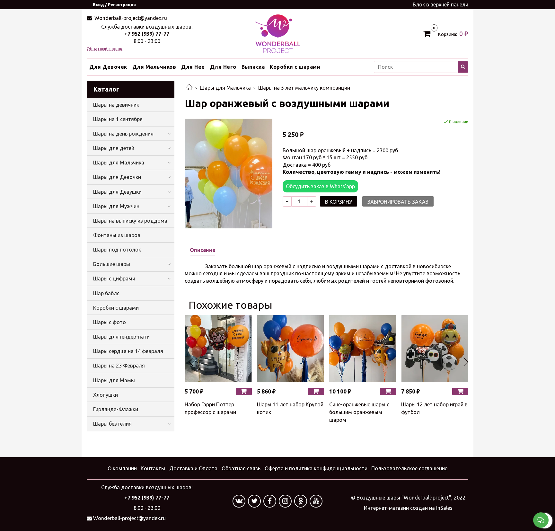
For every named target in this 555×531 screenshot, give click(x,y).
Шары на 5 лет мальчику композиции (304, 88)
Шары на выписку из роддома (130, 221)
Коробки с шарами (295, 67)
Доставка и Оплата (193, 468)
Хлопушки (105, 395)
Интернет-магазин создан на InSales (408, 507)
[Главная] (189, 88)
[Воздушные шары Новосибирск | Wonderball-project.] (277, 33)
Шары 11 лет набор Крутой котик (290, 408)
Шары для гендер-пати (121, 337)
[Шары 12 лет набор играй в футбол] (434, 348)
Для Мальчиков (154, 67)
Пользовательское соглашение (409, 468)
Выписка (253, 67)
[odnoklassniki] (300, 501)
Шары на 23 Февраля (119, 365)
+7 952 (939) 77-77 (146, 34)
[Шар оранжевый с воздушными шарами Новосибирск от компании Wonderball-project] (228, 173)
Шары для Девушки (117, 192)
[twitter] (254, 501)
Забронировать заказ (397, 202)
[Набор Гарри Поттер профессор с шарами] (218, 348)
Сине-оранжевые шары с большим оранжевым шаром (359, 412)
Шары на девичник (116, 105)
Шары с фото (109, 322)
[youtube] (316, 501)
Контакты (153, 468)
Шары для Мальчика (225, 88)
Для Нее (193, 67)
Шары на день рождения (123, 134)
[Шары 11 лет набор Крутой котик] (290, 348)
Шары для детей (113, 148)
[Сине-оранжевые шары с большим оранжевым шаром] (362, 348)
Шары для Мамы (114, 380)
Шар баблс (106, 293)
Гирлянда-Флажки (115, 409)
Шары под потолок (117, 249)
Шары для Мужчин (116, 206)
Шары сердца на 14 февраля (128, 351)
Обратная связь (241, 468)
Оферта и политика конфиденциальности (316, 468)
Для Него (223, 67)
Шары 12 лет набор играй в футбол (434, 408)
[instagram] (285, 501)
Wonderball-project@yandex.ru (130, 18)
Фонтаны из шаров (116, 235)
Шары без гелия (112, 424)
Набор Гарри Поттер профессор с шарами (210, 408)
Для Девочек (108, 67)
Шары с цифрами (114, 278)
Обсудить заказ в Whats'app (320, 186)
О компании (122, 468)
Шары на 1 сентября (118, 119)
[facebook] (269, 501)
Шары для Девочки (117, 177)
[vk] (239, 501)
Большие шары (111, 264)
